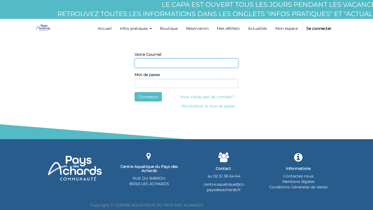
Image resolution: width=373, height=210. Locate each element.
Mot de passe (147, 74)
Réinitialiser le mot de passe (208, 106)
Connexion (148, 96)
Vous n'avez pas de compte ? (207, 96)
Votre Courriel (148, 54)
